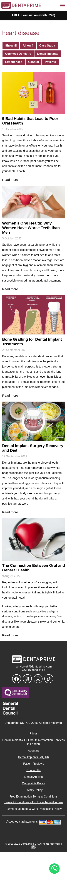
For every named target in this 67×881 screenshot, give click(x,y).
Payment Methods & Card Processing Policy (34, 808)
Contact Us (33, 770)
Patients (50, 61)
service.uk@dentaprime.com (34, 666)
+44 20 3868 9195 (33, 670)
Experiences (13, 61)
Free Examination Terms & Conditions (33, 796)
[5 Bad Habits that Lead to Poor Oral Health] (33, 93)
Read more (10, 180)
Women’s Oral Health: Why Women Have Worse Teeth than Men (31, 228)
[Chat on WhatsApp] (54, 868)
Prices (33, 733)
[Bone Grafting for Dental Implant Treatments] (33, 315)
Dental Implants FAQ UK (33, 757)
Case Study (47, 45)
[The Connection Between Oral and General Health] (33, 539)
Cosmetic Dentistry (18, 53)
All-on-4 (28, 45)
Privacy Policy (33, 789)
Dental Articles (33, 776)
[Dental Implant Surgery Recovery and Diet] (33, 421)
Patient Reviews (33, 763)
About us (33, 750)
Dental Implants (47, 53)
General (33, 61)
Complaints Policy (33, 783)
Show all (11, 45)
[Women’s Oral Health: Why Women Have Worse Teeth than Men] (33, 202)
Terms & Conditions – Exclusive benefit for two (33, 802)
